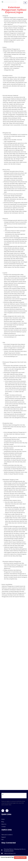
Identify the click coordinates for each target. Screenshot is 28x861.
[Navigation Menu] (25, 2)
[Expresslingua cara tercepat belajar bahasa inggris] (8, 2)
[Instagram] (7, 810)
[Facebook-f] (2, 810)
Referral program (20, 857)
